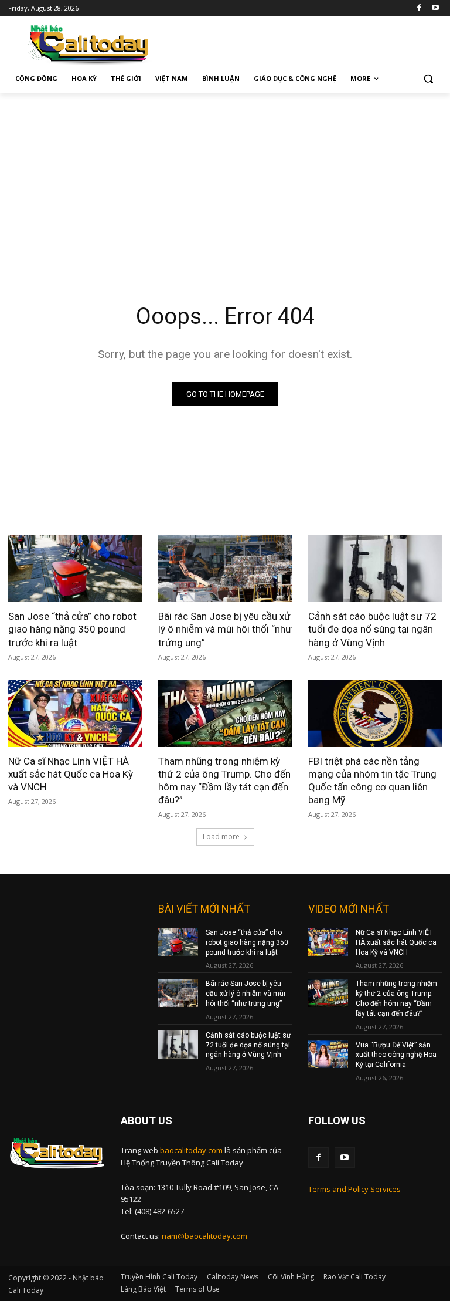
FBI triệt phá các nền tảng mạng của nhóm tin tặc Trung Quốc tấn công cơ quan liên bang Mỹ (372, 780)
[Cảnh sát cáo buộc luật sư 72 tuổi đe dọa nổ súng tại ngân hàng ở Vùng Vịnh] (375, 568)
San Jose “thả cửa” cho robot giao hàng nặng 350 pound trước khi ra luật (72, 629)
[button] (428, 79)
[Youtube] (435, 8)
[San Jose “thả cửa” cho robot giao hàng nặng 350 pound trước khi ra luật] (75, 568)
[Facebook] (418, 8)
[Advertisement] (225, 181)
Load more (221, 837)
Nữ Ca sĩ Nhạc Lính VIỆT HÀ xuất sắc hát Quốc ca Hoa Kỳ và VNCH (70, 774)
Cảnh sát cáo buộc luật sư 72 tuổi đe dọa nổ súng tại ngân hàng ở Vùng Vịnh (372, 629)
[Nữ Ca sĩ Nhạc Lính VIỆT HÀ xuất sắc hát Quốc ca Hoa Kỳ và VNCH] (75, 713)
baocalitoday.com (191, 1150)
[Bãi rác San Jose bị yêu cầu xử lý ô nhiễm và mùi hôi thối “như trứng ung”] (225, 568)
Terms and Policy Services (354, 1189)
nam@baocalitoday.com (204, 1236)
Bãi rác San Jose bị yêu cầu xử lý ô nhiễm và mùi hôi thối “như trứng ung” (225, 629)
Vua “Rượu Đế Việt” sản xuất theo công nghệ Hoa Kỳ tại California (396, 1055)
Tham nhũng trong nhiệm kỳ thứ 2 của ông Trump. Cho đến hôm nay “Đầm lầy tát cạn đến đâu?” (224, 780)
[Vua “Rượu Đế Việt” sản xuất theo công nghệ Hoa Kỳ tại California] (328, 1054)
